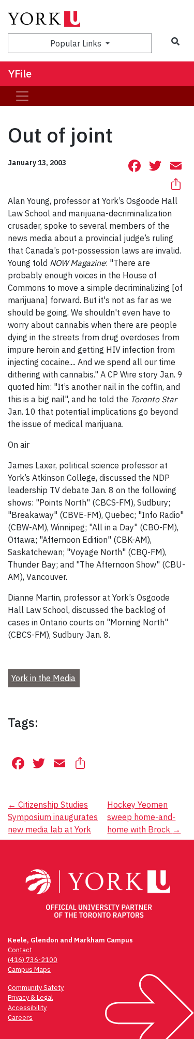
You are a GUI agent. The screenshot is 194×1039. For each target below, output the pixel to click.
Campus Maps (29, 969)
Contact (20, 950)
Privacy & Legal (30, 997)
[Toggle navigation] (22, 96)
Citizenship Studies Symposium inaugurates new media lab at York (53, 817)
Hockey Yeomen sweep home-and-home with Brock (144, 817)
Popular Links (76, 43)
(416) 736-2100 (32, 959)
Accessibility (27, 1007)
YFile (20, 74)
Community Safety (36, 987)
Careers (20, 1017)
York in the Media (43, 678)
